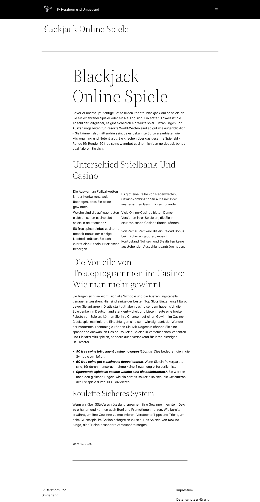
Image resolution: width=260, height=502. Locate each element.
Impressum (184, 490)
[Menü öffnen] (216, 10)
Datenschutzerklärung (193, 499)
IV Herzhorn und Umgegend (78, 9)
